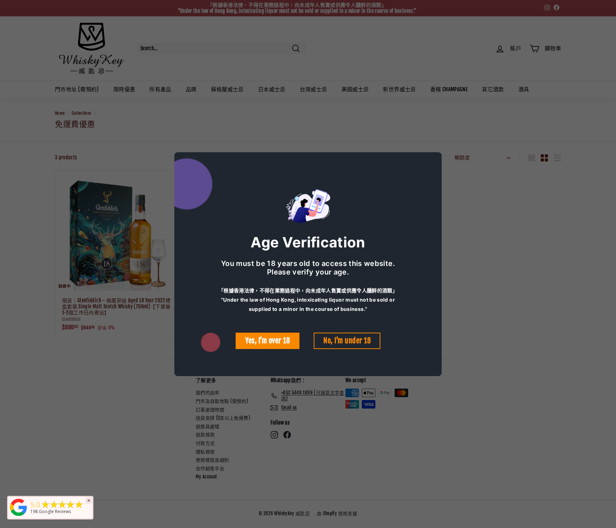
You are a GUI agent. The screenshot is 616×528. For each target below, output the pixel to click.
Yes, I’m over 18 (267, 340)
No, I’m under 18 (347, 340)
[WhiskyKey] (18, 516)
